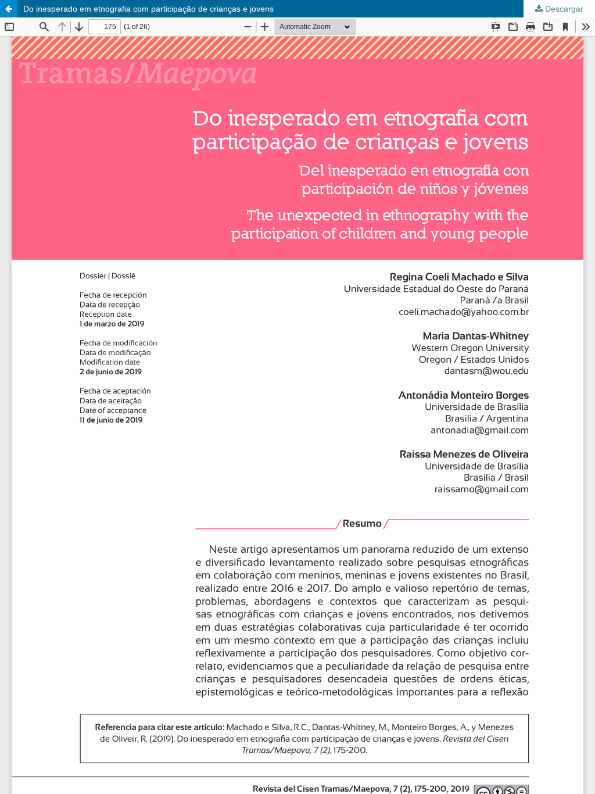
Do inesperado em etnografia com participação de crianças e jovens (148, 8)
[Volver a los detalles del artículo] (8, 8)
